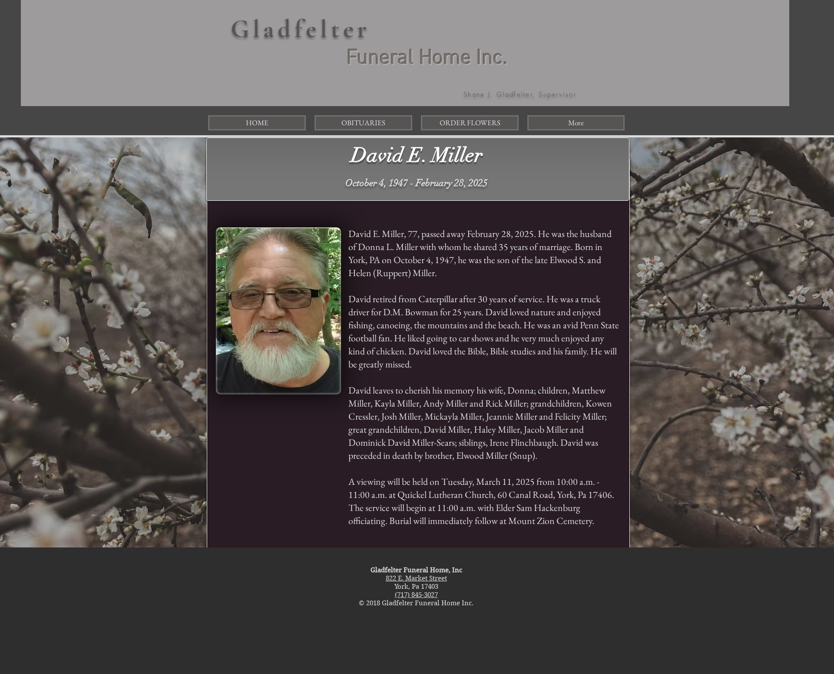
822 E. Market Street (416, 578)
